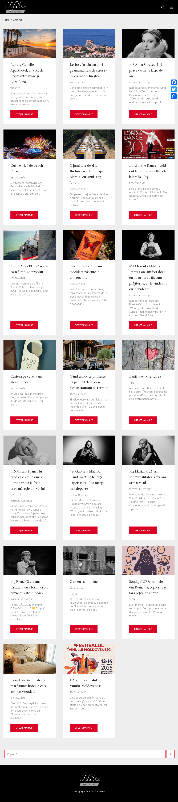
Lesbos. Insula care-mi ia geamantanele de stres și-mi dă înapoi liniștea (89, 76)
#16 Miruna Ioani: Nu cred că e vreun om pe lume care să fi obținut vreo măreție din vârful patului (29, 488)
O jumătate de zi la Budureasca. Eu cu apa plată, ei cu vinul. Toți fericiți (89, 177)
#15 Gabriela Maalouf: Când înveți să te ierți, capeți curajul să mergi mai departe (89, 488)
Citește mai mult (24, 114)
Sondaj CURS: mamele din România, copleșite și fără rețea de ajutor (148, 592)
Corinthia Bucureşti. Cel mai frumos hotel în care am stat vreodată (29, 691)
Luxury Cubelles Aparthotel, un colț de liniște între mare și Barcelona (29, 76)
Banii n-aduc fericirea (148, 385)
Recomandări (78, 82)
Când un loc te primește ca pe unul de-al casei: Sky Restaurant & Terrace (89, 385)
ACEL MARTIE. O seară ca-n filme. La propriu (29, 282)
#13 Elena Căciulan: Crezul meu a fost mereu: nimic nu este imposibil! (29, 592)
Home (6, 19)
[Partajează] (173, 96)
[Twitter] (173, 89)
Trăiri (132, 382)
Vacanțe (15, 88)
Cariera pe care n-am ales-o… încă (29, 385)
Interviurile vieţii (140, 82)
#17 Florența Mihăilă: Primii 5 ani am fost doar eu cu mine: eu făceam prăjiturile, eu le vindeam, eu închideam (148, 282)
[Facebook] (173, 82)
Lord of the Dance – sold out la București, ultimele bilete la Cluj (148, 177)
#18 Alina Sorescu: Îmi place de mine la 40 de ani (148, 76)
